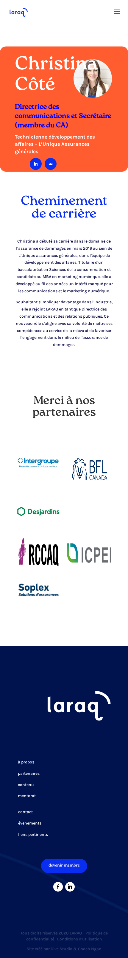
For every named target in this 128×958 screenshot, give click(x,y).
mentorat (27, 795)
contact (25, 811)
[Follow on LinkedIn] (70, 887)
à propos (26, 762)
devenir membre (64, 866)
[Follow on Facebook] (58, 887)
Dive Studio (61, 948)
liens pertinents (33, 834)
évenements (29, 823)
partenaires (29, 773)
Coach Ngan (90, 948)
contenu (26, 784)
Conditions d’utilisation (79, 939)
